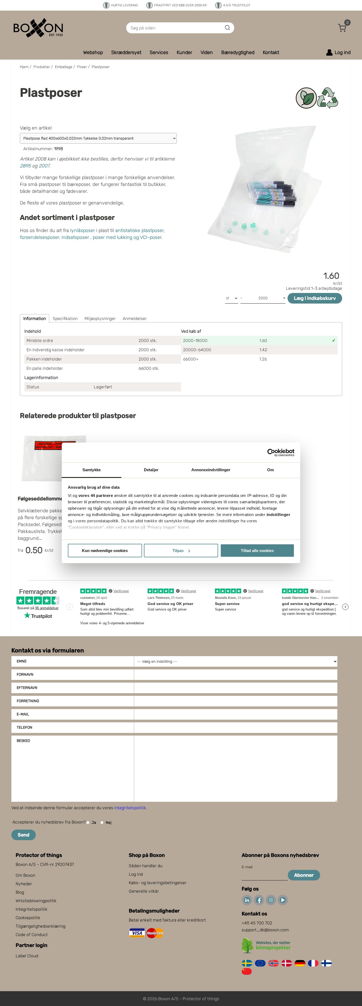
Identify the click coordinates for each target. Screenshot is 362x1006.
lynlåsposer (82, 230)
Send (23, 835)
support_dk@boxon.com (265, 929)
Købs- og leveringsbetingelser (158, 882)
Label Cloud (27, 955)
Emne (22, 661)
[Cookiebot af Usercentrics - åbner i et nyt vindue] (271, 453)
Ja (94, 822)
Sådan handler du (145, 865)
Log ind (136, 874)
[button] (342, 27)
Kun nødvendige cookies (105, 550)
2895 (25, 166)
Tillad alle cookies (257, 550)
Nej (108, 822)
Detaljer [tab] (151, 470)
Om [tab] (270, 470)
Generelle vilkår (144, 891)
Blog (20, 892)
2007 (44, 166)
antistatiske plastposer (139, 230)
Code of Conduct (32, 934)
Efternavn (27, 687)
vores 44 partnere (95, 495)
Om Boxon (25, 875)
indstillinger (278, 514)
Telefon (24, 727)
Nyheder (24, 883)
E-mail (23, 714)
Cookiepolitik (28, 917)
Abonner (304, 875)
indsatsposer (75, 237)
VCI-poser (150, 237)
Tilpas (178, 550)
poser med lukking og (116, 237)
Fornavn (25, 674)
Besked (23, 740)
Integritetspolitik (31, 909)
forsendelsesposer (39, 237)
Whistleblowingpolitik (36, 900)
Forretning (28, 701)
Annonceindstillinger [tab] (211, 470)
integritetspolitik (130, 807)
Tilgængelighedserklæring (40, 926)
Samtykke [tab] (91, 470)
